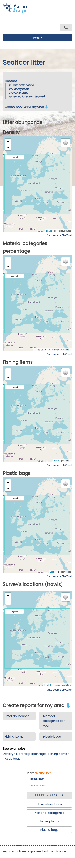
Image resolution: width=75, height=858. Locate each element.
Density (8, 754)
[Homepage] (16, 12)
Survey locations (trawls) (28, 96)
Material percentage (31, 754)
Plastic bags (20, 93)
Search (66, 27)
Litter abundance (23, 85)
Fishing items (20, 89)
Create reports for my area (25, 107)
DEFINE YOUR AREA (49, 795)
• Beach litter (36, 778)
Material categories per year (54, 721)
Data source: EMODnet (59, 235)
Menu (36, 37)
